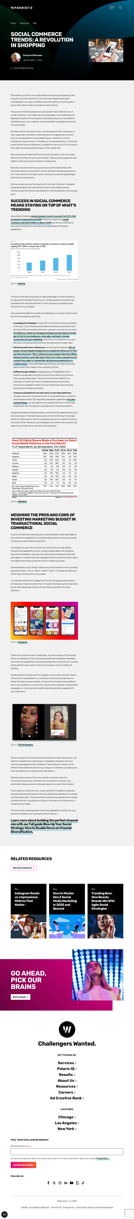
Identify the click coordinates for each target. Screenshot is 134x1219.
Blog (35, 23)
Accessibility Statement (39, 1207)
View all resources (22, 868)
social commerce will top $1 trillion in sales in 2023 (39, 221)
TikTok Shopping (25, 744)
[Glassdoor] (77, 1183)
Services (66, 1063)
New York (66, 1129)
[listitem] (28, 911)
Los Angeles (66, 1123)
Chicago (65, 1117)
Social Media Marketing (23, 68)
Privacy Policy (102, 1158)
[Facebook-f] (48, 1183)
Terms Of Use (56, 1207)
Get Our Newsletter (23, 1165)
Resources (24, 23)
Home (13, 23)
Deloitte (21, 283)
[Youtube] (71, 1183)
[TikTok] (83, 1183)
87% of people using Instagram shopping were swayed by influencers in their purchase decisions (45, 350)
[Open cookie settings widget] (4, 1214)
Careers (65, 1092)
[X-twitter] (54, 1183)
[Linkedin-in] (66, 1183)
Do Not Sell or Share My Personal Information (94, 1207)
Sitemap (24, 1207)
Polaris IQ (65, 1069)
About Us (66, 1080)
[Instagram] (60, 1183)
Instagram (22, 642)
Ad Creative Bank (66, 1098)
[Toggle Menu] (112, 7)
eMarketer (22, 501)
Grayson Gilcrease (32, 55)
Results (66, 1074)
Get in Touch (19, 997)
